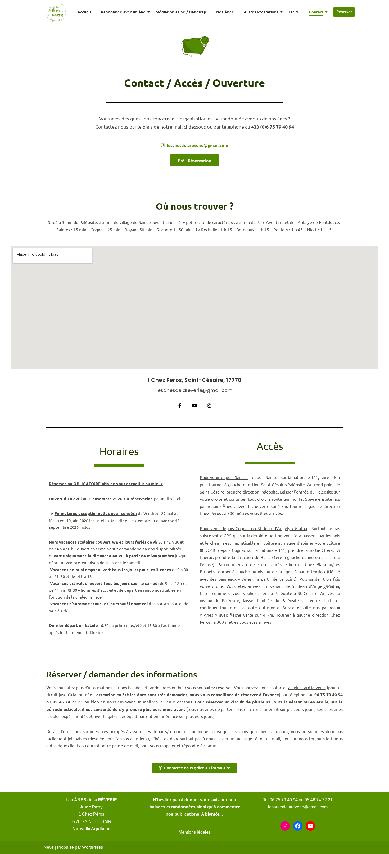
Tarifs (293, 12)
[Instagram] (285, 826)
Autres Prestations (261, 12)
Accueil (84, 12)
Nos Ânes (225, 12)
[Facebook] (297, 826)
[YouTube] (310, 826)
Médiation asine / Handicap (181, 12)
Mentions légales (195, 832)
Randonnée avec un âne (123, 12)
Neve (49, 847)
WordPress (92, 847)
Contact (316, 12)
